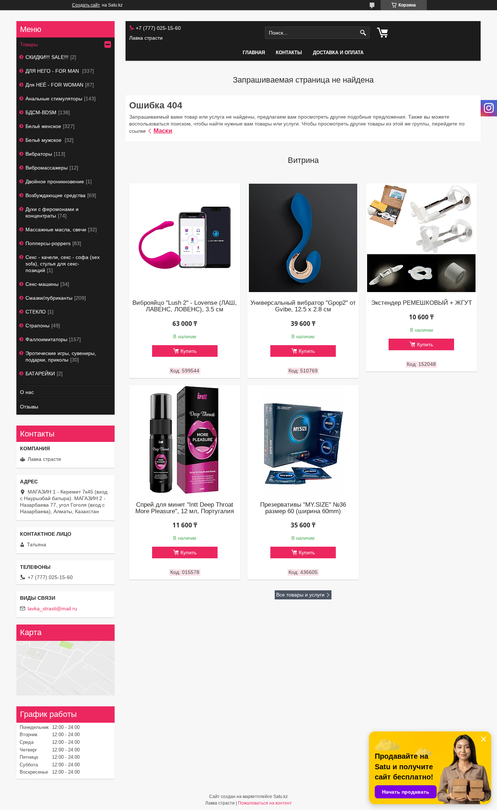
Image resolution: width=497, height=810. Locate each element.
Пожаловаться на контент (265, 803)
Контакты (289, 52)
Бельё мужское (44, 140)
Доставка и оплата (338, 52)
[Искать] (363, 33)
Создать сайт (86, 5)
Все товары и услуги (300, 595)
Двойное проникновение (54, 181)
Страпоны (37, 325)
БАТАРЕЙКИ (40, 373)
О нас (27, 392)
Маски (163, 130)
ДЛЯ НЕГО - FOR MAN (52, 71)
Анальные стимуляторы (53, 98)
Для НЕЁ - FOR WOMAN (54, 85)
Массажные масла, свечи (55, 229)
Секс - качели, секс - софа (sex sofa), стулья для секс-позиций (62, 263)
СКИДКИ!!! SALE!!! (46, 57)
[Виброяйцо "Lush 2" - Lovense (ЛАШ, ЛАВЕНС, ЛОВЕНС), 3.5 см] (184, 237)
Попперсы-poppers (48, 243)
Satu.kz (280, 796)
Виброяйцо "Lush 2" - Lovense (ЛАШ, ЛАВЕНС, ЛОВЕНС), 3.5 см (184, 306)
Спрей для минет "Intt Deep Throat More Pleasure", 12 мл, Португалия (184, 508)
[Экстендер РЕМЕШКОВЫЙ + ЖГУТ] (421, 237)
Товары (29, 44)
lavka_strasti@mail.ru (52, 608)
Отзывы (29, 407)
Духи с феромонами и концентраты (52, 212)
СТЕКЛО (35, 312)
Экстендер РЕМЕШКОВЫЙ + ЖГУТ (421, 303)
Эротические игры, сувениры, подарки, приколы (60, 356)
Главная (254, 52)
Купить (188, 351)
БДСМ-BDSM (40, 112)
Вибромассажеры (46, 168)
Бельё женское (43, 126)
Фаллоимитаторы (46, 339)
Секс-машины (42, 284)
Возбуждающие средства (55, 195)
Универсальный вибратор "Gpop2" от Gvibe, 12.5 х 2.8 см (303, 306)
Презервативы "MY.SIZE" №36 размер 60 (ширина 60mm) (303, 508)
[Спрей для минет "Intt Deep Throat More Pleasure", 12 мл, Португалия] (184, 439)
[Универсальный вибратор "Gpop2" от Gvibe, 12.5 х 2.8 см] (302, 237)
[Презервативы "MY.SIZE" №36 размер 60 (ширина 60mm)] (302, 439)
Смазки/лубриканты (48, 298)
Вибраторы (38, 154)
